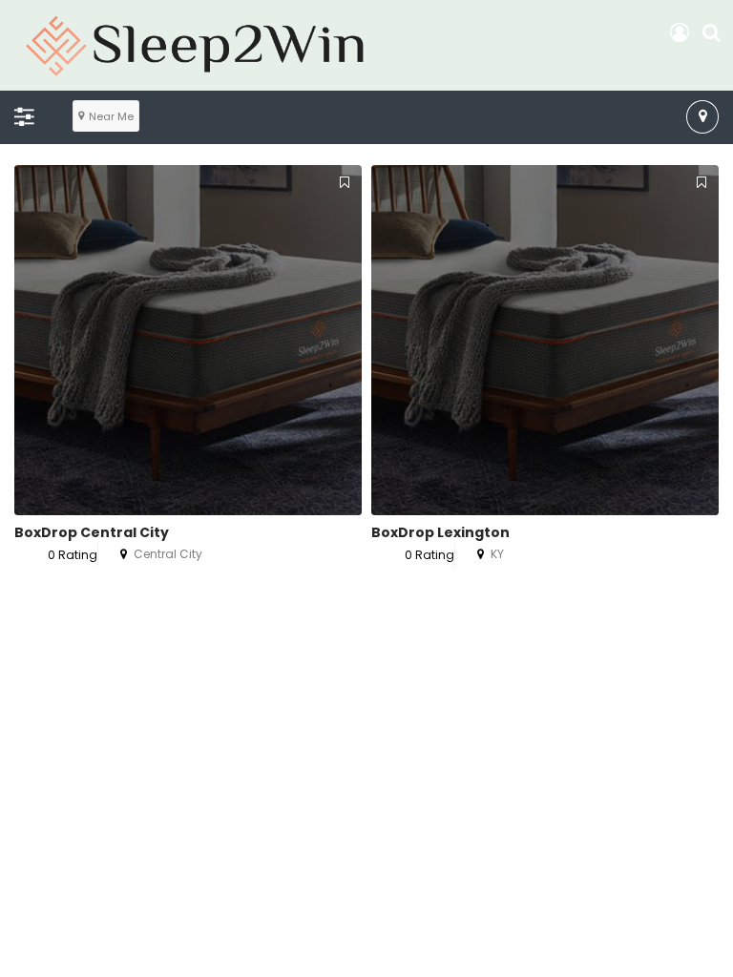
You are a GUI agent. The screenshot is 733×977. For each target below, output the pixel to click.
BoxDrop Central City (91, 532)
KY (497, 554)
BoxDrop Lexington (440, 532)
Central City (168, 554)
